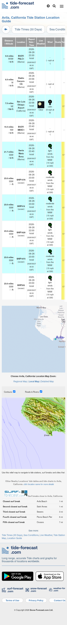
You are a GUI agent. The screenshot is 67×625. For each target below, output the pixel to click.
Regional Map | (20, 381)
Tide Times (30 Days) (28, 29)
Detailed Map (47, 381)
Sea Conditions (31, 534)
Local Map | (34, 381)
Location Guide (14, 538)
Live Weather (46, 534)
